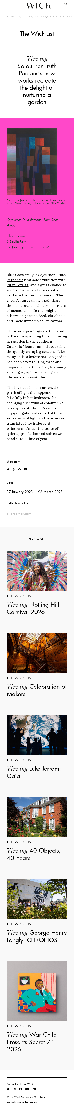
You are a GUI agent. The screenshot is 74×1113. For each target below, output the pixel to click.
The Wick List (37, 33)
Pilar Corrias (18, 284)
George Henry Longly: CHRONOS (37, 936)
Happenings (56, 16)
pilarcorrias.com (19, 513)
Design (27, 16)
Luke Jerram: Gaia (34, 772)
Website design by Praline (22, 1101)
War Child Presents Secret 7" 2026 (32, 1042)
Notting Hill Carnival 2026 (33, 608)
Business (13, 16)
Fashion (39, 16)
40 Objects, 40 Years (34, 854)
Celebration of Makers (37, 690)
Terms (43, 1096)
